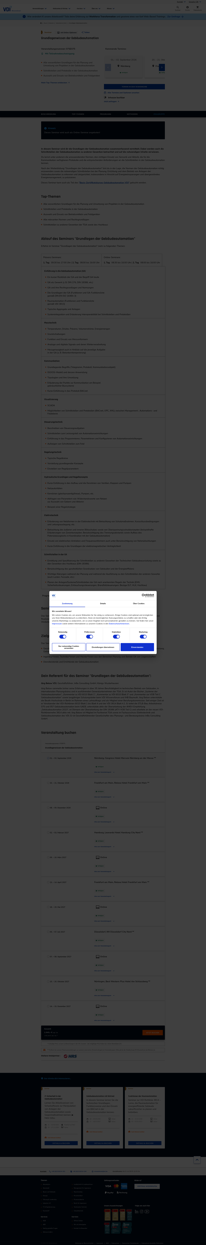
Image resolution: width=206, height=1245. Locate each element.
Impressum (57, 623)
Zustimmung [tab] (67, 603)
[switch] (89, 637)
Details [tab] (103, 603)
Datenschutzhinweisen (119, 623)
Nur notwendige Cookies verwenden (68, 647)
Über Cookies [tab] (138, 603)
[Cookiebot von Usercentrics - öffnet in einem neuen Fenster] (143, 595)
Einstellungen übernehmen (103, 647)
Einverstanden (137, 647)
